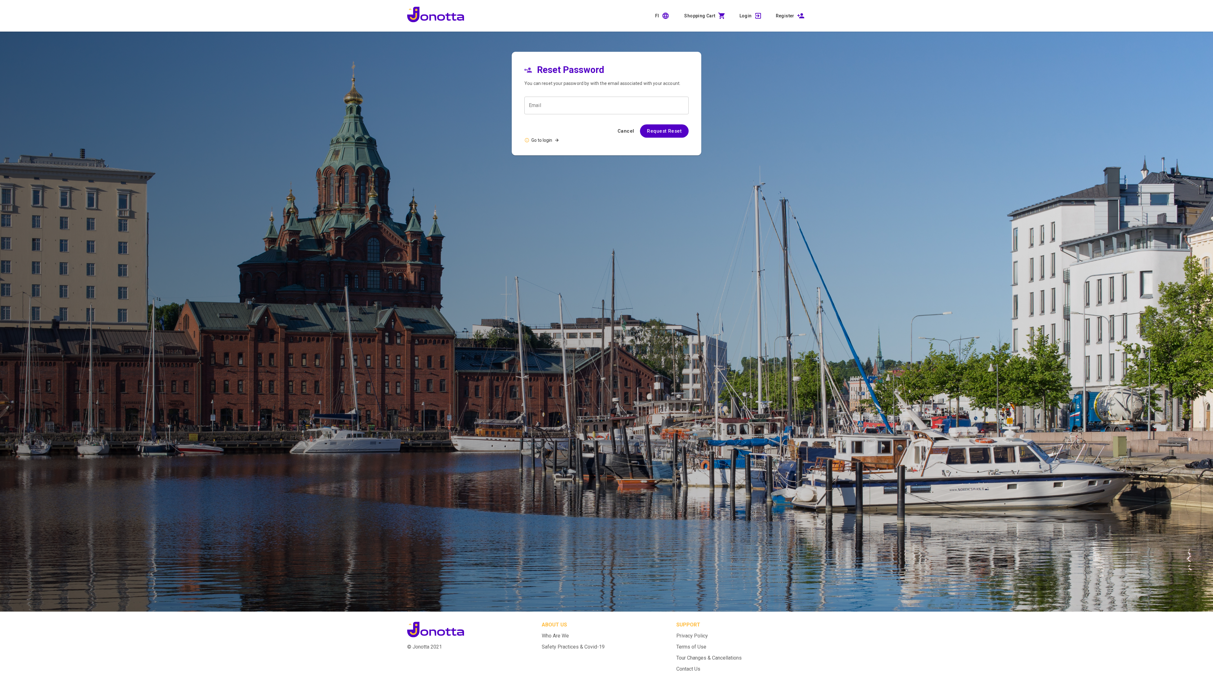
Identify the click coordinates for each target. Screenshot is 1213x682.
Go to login (541, 140)
